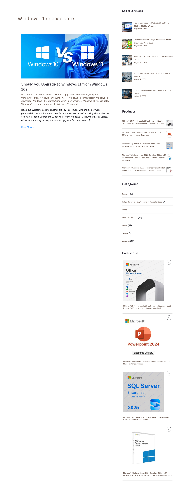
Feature (125, 194)
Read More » (27, 126)
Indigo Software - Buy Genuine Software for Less (142, 202)
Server (124, 225)
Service (125, 233)
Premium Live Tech (130, 218)
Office (124, 210)
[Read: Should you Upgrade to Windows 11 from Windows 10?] (65, 56)
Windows (126, 241)
